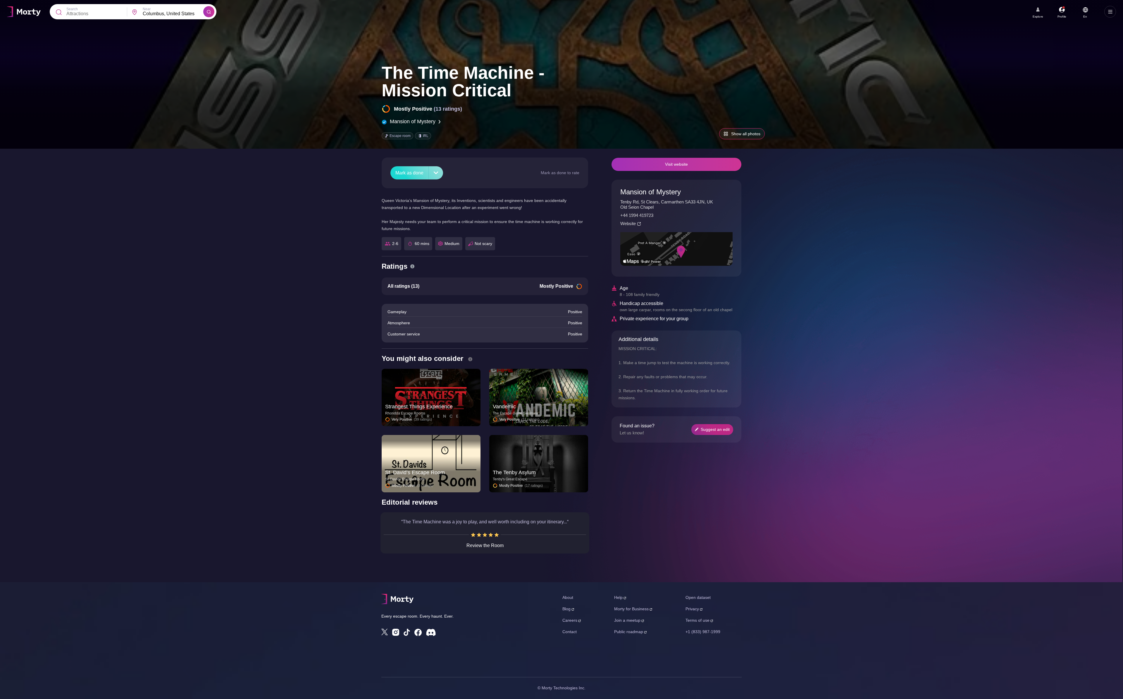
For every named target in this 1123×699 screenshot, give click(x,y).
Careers (569, 620)
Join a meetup (627, 620)
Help (618, 597)
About (567, 597)
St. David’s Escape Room (415, 472)
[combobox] (173, 14)
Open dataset (698, 597)
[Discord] (431, 632)
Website (628, 223)
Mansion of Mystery (412, 121)
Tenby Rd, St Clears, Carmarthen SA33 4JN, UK (666, 201)
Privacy (692, 609)
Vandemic (504, 407)
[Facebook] (418, 632)
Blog (566, 609)
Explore (1038, 16)
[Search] (208, 11)
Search (72, 9)
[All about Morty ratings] (412, 266)
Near (147, 9)
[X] (384, 632)
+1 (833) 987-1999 (702, 631)
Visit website (676, 164)
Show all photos (745, 133)
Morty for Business (631, 609)
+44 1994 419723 (636, 215)
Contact (569, 631)
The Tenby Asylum (514, 472)
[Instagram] (395, 632)
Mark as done (409, 172)
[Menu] (1110, 12)
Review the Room (485, 545)
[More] (436, 172)
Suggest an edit (715, 429)
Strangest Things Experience (419, 407)
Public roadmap (628, 631)
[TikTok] (407, 632)
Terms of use (697, 620)
